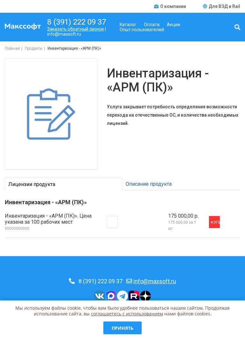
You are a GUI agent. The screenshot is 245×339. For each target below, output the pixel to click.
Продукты (33, 48)
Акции (173, 24)
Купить (215, 222)
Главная (12, 48)
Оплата (152, 24)
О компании (173, 6)
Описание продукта (149, 184)
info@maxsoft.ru (154, 281)
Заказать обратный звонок (75, 29)
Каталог (128, 24)
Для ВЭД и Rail (224, 6)
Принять (122, 328)
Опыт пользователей (142, 29)
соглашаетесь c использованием (127, 314)
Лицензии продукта (31, 184)
